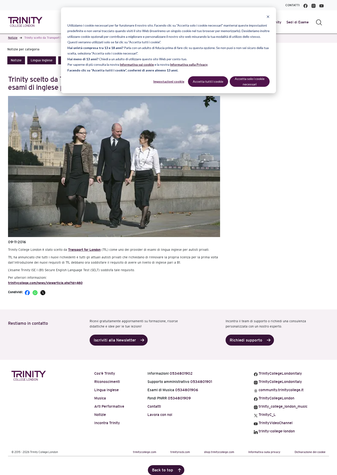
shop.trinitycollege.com (219, 452)
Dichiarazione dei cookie (310, 452)
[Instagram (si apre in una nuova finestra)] (313, 5)
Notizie (12, 37)
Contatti (292, 5)
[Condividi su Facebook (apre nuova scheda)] (28, 292)
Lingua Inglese (41, 60)
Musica (100, 398)
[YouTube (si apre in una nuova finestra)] (322, 5)
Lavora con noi (159, 415)
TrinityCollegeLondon (276, 398)
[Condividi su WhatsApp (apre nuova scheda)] (35, 292)
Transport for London (84, 249)
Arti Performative (109, 406)
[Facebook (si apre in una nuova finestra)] (305, 5)
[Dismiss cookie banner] (268, 16)
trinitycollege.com (144, 452)
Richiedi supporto (246, 340)
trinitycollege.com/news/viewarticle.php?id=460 (45, 283)
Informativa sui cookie (137, 64)
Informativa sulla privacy (264, 452)
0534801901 (201, 382)
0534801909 (179, 398)
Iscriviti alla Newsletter (115, 340)
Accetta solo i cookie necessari (250, 81)
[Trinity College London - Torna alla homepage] (25, 22)
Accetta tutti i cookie (208, 81)
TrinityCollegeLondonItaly (280, 373)
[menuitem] (297, 22)
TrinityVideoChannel (275, 423)
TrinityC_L (267, 415)
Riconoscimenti (107, 382)
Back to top (162, 470)
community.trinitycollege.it (281, 390)
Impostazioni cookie (168, 81)
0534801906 (186, 390)
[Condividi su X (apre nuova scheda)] (42, 292)
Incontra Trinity (107, 423)
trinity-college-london (276, 431)
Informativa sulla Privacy (188, 64)
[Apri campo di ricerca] (319, 22)
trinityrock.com (180, 452)
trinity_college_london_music (282, 406)
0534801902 (181, 373)
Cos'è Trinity (104, 373)
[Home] (28, 375)
